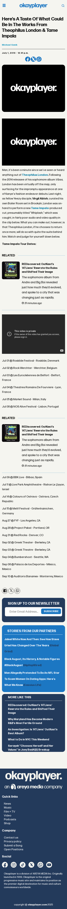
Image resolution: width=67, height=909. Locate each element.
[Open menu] (4, 6)
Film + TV (9, 811)
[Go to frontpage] (33, 5)
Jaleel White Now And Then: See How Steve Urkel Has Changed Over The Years (31, 645)
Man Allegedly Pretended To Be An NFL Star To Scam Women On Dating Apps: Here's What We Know (32, 679)
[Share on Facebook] (27, 59)
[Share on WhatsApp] (38, 59)
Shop (7, 823)
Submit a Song (13, 845)
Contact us (11, 837)
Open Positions (13, 849)
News (7, 803)
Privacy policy (12, 841)
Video (7, 815)
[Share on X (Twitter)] (33, 59)
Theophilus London (35, 175)
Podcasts (10, 819)
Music (8, 807)
